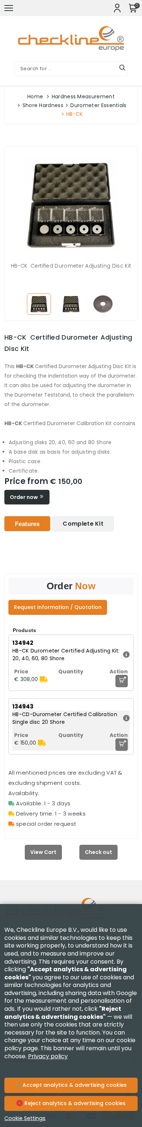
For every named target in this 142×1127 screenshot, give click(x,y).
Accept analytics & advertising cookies (74, 1085)
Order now (24, 497)
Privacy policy (48, 1056)
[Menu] (8, 8)
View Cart (43, 852)
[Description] (125, 655)
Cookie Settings (25, 1118)
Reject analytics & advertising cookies (74, 1103)
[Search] (122, 68)
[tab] (27, 523)
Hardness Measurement (83, 96)
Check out (98, 852)
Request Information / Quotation (58, 607)
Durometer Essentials (98, 105)
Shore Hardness (43, 105)
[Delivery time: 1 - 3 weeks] (44, 679)
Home (35, 96)
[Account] (117, 8)
